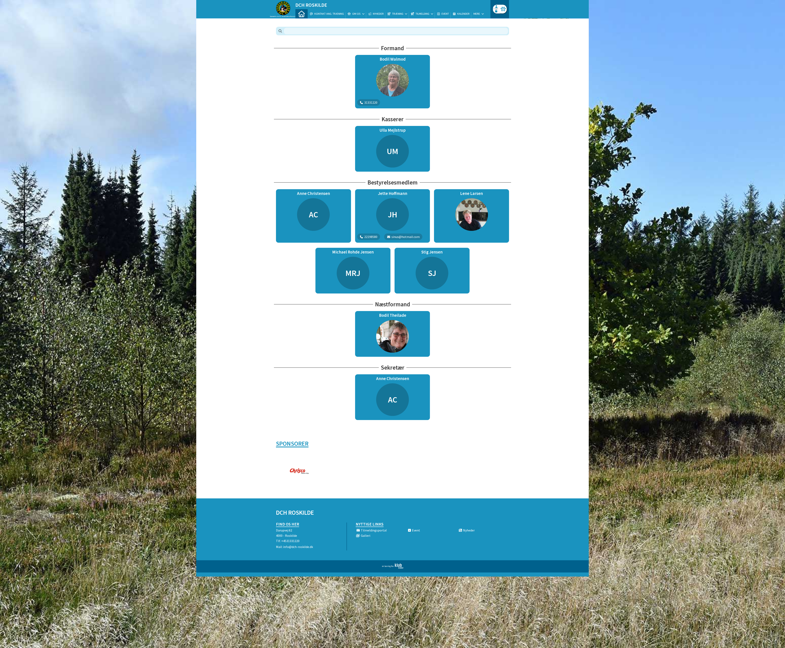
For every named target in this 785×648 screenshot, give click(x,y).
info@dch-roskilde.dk (298, 547)
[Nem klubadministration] (392, 567)
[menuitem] (301, 13)
